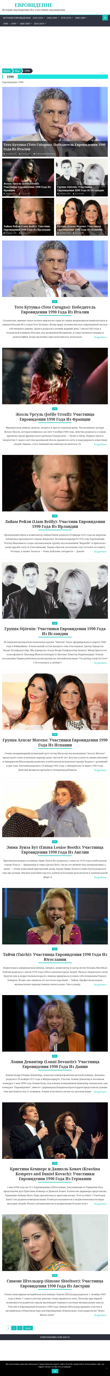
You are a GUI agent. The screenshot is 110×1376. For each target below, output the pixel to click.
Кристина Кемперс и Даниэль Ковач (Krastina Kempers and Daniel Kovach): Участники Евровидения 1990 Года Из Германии (55, 1173)
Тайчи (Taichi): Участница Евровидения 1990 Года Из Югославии (55, 957)
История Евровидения (17, 17)
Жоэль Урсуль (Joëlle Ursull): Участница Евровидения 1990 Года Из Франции (27, 187)
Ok (55, 1371)
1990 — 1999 (9, 23)
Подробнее (100, 337)
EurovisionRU (25, 154)
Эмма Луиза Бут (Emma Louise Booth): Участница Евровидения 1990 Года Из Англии (55, 850)
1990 (55, 301)
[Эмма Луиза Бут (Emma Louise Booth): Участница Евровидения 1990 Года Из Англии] (55, 809)
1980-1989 (80, 17)
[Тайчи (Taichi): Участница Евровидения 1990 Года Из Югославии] (55, 916)
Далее (28, 1328)
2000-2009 (25, 23)
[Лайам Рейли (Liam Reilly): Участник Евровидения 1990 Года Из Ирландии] (28, 217)
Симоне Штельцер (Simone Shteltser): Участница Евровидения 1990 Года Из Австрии (55, 1283)
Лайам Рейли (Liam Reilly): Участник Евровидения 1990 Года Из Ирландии (26, 228)
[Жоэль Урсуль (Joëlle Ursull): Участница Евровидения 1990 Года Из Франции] (28, 177)
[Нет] (106, 1368)
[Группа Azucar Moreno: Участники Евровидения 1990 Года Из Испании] (82, 217)
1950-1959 (38, 17)
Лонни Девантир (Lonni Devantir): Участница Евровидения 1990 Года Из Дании (55, 1064)
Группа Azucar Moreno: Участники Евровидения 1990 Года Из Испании (79, 228)
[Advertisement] (55, 46)
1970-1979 (66, 17)
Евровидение (34, 5)
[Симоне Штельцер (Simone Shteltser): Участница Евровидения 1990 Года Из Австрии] (55, 1242)
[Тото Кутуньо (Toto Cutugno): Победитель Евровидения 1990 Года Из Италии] (55, 122)
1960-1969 (52, 17)
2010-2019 (39, 23)
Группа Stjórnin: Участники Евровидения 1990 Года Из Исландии (80, 188)
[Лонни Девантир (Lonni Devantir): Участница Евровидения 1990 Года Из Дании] (55, 1023)
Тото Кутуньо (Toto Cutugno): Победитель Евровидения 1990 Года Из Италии (55, 309)
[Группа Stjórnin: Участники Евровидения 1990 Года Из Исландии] (82, 177)
